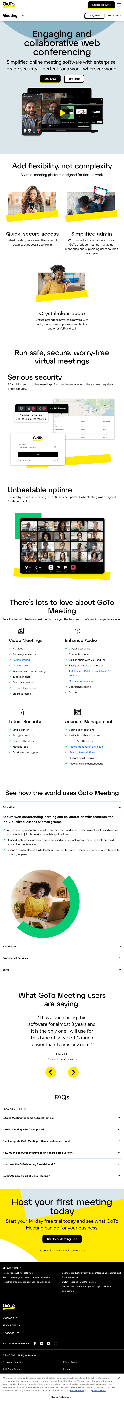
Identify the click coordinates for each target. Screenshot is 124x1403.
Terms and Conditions (14, 1362)
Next (73, 1072)
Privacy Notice (77, 1390)
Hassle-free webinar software (18, 1273)
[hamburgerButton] (118, 5)
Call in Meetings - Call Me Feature (79, 1282)
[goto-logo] (62, 1306)
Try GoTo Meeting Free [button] (62, 1239)
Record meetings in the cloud (86, 746)
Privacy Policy (70, 1362)
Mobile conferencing (81, 681)
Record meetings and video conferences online (26, 1277)
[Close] (118, 1378)
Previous (50, 1072)
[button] (62, 113)
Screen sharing (21, 659)
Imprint (67, 1369)
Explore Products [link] (101, 4)
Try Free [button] (74, 78)
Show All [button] (8, 1108)
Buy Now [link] (95, 15)
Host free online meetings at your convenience (26, 1282)
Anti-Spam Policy (11, 1369)
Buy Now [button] (50, 78)
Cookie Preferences (60, 1397)
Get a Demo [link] (115, 15)
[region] (62, 1388)
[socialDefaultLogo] (34, 1343)
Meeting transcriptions (82, 752)
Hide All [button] (21, 1108)
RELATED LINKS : (13, 1268)
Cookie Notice (99, 1390)
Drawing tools (20, 665)
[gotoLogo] (9, 5)
